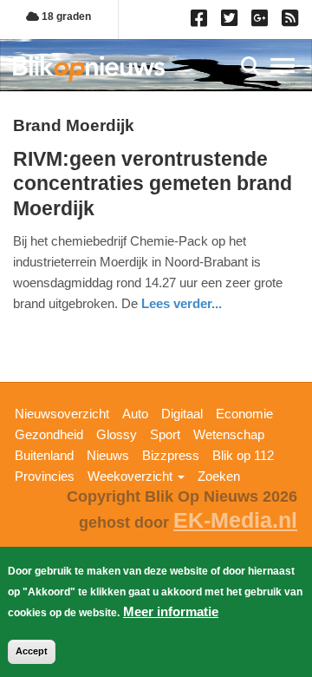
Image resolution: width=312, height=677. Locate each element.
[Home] (89, 68)
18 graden (65, 16)
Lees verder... (181, 303)
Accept (32, 651)
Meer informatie (170, 611)
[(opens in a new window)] (201, 22)
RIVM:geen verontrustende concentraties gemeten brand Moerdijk (152, 184)
